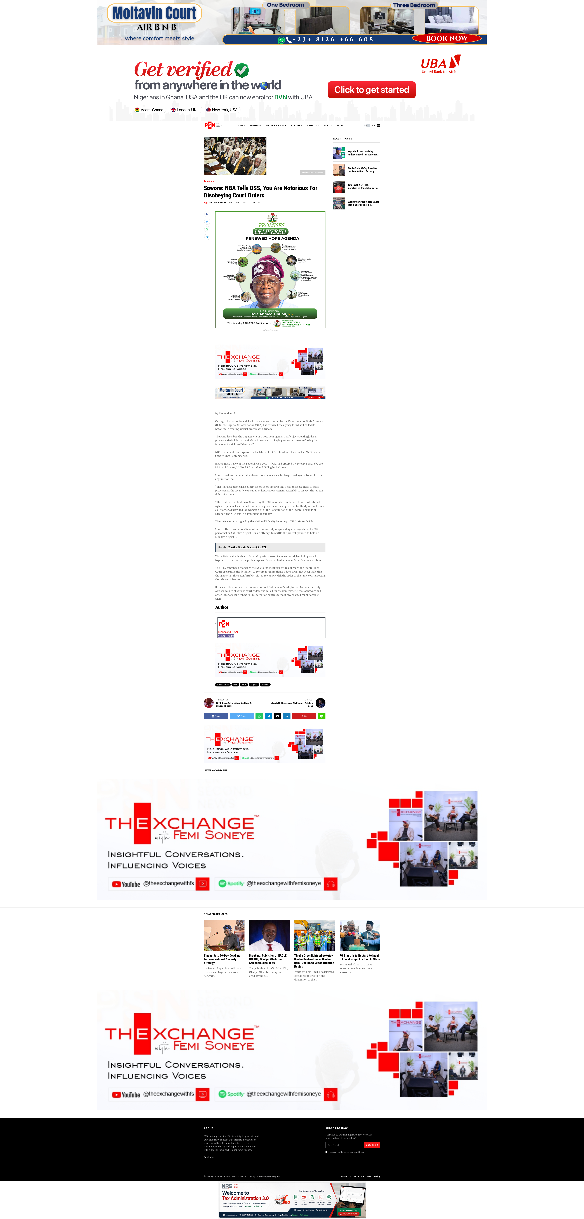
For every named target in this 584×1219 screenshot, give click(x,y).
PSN (278, 1176)
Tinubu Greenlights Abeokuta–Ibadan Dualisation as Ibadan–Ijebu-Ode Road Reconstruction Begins (314, 961)
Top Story (209, 181)
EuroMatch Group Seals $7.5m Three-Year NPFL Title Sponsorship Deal (363, 204)
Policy (377, 1176)
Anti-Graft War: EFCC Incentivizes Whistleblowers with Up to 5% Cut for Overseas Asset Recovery (364, 189)
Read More (209, 1157)
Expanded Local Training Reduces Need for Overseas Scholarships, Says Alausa (362, 154)
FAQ (369, 1176)
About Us (346, 1176)
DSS (235, 684)
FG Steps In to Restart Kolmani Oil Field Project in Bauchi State (360, 957)
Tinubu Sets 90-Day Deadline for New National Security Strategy (362, 171)
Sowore (265, 684)
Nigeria (254, 684)
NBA (244, 684)
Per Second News (218, 203)
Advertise (359, 1176)
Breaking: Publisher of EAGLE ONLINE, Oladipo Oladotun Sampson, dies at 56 (268, 959)
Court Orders (223, 684)
